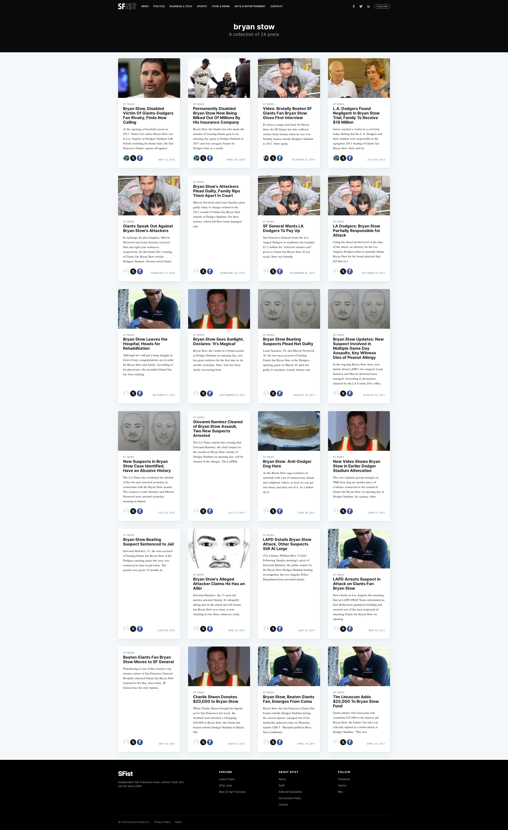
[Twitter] (361, 6)
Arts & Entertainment (250, 6)
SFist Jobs (225, 785)
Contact (276, 6)
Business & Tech (181, 6)
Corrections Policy (290, 798)
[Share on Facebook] (140, 158)
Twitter (342, 785)
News (145, 6)
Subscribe (382, 6)
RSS (340, 791)
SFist (125, 773)
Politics (159, 6)
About (282, 779)
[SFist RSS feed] (369, 6)
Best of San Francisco (232, 791)
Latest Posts (227, 779)
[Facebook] (353, 6)
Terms (178, 821)
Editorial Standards (290, 791)
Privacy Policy (162, 821)
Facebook (344, 779)
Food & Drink (221, 6)
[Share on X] (133, 158)
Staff (282, 785)
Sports (202, 6)
